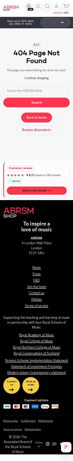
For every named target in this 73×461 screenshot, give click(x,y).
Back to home (37, 117)
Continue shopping (37, 78)
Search (36, 102)
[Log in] (57, 6)
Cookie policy (28, 421)
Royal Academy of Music (36, 335)
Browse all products (36, 130)
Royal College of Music (36, 341)
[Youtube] (54, 445)
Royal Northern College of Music (36, 347)
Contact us (36, 293)
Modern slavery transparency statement (36, 372)
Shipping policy (33, 429)
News (36, 267)
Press (37, 274)
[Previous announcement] (45, 22)
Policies (36, 299)
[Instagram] (48, 445)
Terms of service (36, 306)
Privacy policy (10, 421)
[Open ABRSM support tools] (66, 447)
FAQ (36, 280)
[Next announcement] (54, 22)
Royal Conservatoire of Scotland (36, 353)
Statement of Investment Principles (36, 366)
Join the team (36, 287)
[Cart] (66, 6)
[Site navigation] (38, 6)
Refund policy (45, 421)
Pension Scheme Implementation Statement (36, 360)
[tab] (62, 22)
